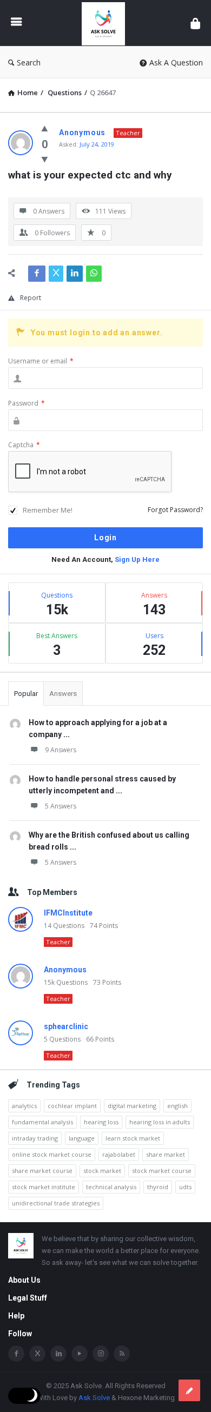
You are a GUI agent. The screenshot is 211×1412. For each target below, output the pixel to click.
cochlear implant (72, 1106)
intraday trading (35, 1138)
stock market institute (43, 1187)
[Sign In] (195, 23)
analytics (24, 1106)
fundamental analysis (42, 1122)
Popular (26, 694)
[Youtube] (79, 1353)
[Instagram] (101, 1353)
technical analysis (111, 1187)
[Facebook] (16, 1353)
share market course (42, 1170)
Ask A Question (176, 62)
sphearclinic (66, 1026)
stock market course (162, 1170)
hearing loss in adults (159, 1122)
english (177, 1106)
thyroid (157, 1187)
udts (185, 1187)
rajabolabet (118, 1154)
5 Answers (60, 806)
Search (29, 62)
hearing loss (101, 1122)
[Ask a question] (189, 1390)
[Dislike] (44, 159)
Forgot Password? (175, 509)
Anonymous (65, 969)
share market (165, 1154)
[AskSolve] (106, 23)
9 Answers (60, 749)
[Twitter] (37, 1353)
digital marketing (132, 1106)
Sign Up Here (137, 559)
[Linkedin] (58, 1353)
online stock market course (51, 1154)
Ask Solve (94, 1398)
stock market (102, 1170)
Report (30, 297)
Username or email (41, 361)
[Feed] (122, 1353)
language (82, 1138)
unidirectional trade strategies (56, 1203)
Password (26, 403)
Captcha (24, 444)
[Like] (44, 128)
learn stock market (133, 1138)
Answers (63, 694)
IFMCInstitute (68, 913)
